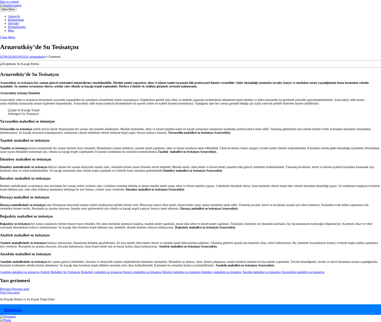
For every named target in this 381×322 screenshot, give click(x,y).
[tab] (8, 9)
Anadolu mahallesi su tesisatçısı (19, 272)
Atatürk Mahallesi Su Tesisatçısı (60, 272)
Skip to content (9, 1)
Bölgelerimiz (16, 19)
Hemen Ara (13, 309)
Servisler (13, 23)
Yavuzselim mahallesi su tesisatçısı (302, 272)
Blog (11, 30)
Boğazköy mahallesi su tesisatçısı (101, 272)
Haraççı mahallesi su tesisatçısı (142, 272)
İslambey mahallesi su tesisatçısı (221, 272)
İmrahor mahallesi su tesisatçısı (181, 272)
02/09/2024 (14, 56)
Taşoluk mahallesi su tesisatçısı (261, 272)
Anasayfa (14, 16)
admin (37, 56)
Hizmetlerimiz (17, 27)
